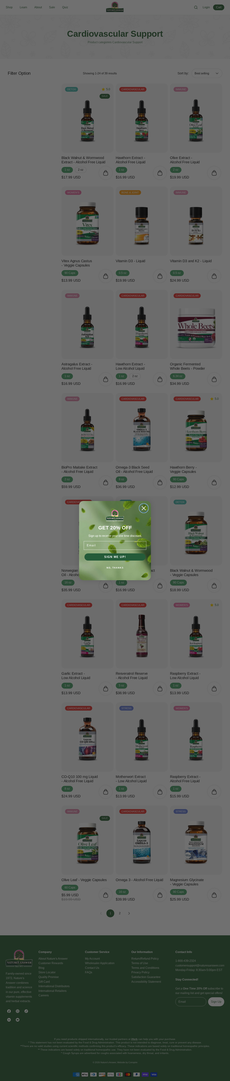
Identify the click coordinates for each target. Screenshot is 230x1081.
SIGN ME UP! (115, 556)
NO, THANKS (115, 568)
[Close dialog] (143, 508)
